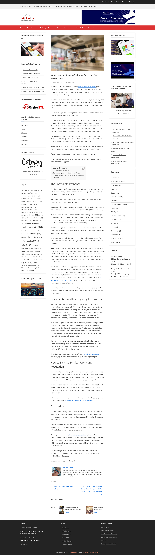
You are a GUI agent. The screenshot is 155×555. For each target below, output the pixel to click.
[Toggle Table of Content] (82, 168)
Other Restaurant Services (109, 537)
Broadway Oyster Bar (27, 196)
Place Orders (105, 527)
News (112, 2)
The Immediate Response (61, 171)
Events (118, 2)
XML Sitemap (24, 544)
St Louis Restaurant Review (31, 251)
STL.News (65, 528)
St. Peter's (114, 235)
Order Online (31, 28)
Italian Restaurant (29, 218)
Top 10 (30, 260)
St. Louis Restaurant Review (51, 17)
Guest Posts (115, 193)
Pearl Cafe (26, 77)
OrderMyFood (66, 534)
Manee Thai (24, 220)
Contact (91, 28)
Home (22, 28)
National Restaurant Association (30, 231)
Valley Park (33, 263)
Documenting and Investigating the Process (67, 173)
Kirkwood (39, 218)
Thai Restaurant (28, 257)
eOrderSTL (79, 28)
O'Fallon (35, 234)
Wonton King (27, 91)
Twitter (23, 129)
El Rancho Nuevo (117, 181)
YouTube (24, 137)
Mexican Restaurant (118, 204)
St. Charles (115, 231)
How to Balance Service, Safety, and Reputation (68, 175)
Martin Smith (71, 82)
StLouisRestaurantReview (87, 87)
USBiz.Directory (67, 541)
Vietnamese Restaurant (30, 265)
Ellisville (33, 207)
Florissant (26, 212)
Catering (43, 28)
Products (114, 219)
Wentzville (25, 268)
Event (35, 209)
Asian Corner (27, 74)
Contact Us (104, 540)
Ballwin (37, 193)
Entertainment (116, 185)
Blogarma (24, 140)
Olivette (24, 237)
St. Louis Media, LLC (73, 552)
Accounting (25, 190)
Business (114, 178)
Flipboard (24, 144)
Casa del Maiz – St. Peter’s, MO (95, 508)
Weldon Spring (116, 238)
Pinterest (24, 133)
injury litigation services (77, 435)
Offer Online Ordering (107, 530)
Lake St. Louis (116, 197)
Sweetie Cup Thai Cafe (31, 81)
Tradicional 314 (28, 87)
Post (32, 237)
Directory (67, 28)
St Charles (30, 241)
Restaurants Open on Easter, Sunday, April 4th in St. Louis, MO (69, 508)
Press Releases (116, 216)
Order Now (105, 2)
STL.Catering (66, 537)
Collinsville (35, 201)
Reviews (114, 227)
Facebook (24, 125)
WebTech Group (67, 544)
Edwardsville (25, 207)
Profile (113, 223)
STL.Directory (66, 531)
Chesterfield (28, 199)
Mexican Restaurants (30, 70)
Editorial (34, 204)
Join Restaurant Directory (109, 534)
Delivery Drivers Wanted (108, 544)
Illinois (33, 215)
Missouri (34, 227)
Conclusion (56, 178)
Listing (113, 200)
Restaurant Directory (128, 2)
